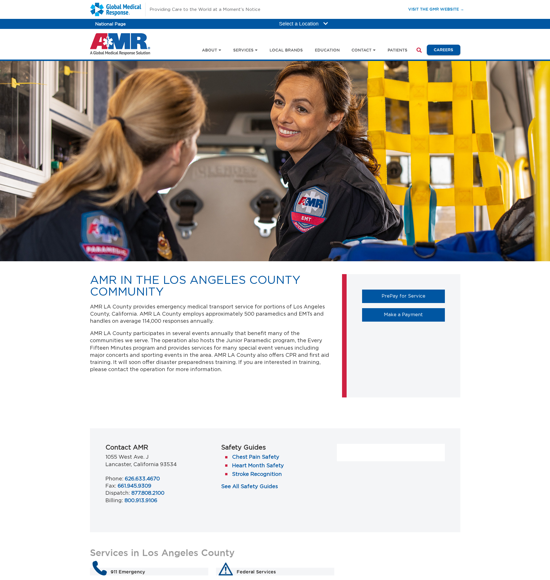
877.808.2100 (147, 493)
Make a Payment (414, 314)
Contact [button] (361, 50)
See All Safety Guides (249, 486)
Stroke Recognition (257, 474)
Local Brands (286, 50)
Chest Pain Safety (255, 457)
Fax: (110, 486)
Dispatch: (117, 493)
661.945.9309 (134, 486)
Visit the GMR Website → (436, 9)
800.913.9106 (141, 500)
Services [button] (243, 50)
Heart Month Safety (258, 465)
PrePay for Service (413, 296)
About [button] (209, 50)
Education (327, 50)
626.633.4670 (142, 479)
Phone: (114, 479)
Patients (397, 50)
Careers (447, 49)
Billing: (114, 500)
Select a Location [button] (299, 24)
